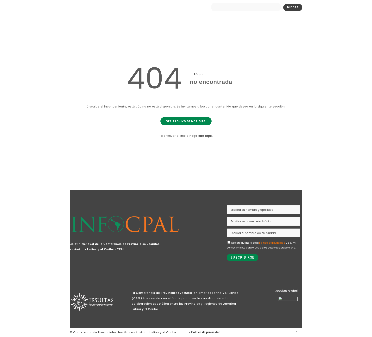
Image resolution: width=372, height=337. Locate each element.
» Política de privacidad (204, 332)
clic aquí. (205, 136)
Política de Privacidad (272, 242)
